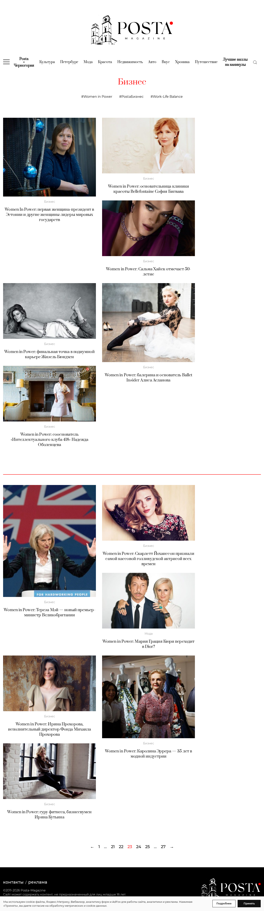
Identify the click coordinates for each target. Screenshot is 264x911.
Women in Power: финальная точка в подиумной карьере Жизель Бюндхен (49, 354)
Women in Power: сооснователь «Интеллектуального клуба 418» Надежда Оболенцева (49, 439)
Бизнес (49, 202)
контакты (13, 882)
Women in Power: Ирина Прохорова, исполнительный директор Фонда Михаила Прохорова (49, 729)
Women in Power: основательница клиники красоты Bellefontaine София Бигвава (148, 189)
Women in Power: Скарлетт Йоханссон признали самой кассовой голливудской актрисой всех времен (148, 559)
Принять (249, 903)
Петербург (69, 62)
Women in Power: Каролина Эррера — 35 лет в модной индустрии (148, 754)
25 (147, 846)
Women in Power (98, 97)
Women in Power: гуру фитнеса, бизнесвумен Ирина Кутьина (49, 815)
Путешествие (206, 62)
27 (163, 846)
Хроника (182, 62)
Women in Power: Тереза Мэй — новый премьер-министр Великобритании (49, 612)
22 (121, 846)
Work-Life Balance (168, 97)
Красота (105, 62)
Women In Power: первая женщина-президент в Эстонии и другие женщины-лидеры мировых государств (49, 214)
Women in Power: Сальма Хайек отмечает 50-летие (148, 272)
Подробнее (224, 903)
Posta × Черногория (24, 62)
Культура (47, 62)
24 (138, 846)
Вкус (166, 62)
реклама (37, 882)
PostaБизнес (132, 97)
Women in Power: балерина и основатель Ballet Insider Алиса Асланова (148, 378)
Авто (152, 62)
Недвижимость (130, 62)
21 (113, 846)
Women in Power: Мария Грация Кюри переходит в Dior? (148, 644)
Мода (88, 62)
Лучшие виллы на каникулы (235, 62)
